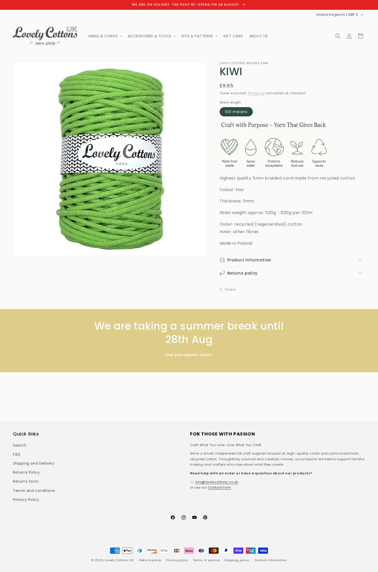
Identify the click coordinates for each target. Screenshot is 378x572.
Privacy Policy (26, 499)
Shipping (256, 93)
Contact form (219, 487)
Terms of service (206, 560)
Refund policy (150, 560)
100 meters (236, 111)
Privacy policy (177, 560)
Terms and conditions (34, 490)
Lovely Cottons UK (119, 560)
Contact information (270, 560)
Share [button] (230, 289)
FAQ (17, 454)
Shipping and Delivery (34, 463)
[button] (104, 36)
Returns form (25, 481)
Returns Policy (26, 472)
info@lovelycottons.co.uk (216, 482)
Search (19, 445)
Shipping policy (236, 560)
